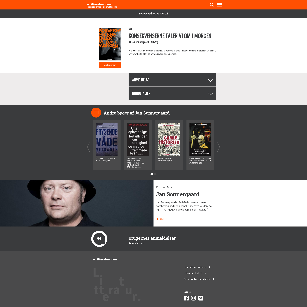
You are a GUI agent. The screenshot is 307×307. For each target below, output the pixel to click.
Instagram (193, 298)
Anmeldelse (140, 79)
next (218, 147)
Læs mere (103, 165)
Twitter (200, 298)
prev (88, 147)
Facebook (186, 298)
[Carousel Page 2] (155, 174)
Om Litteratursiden (195, 267)
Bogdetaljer (141, 93)
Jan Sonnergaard (140, 42)
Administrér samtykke (197, 279)
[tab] (172, 79)
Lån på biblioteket (110, 65)
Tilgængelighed (193, 273)
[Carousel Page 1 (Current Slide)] (152, 174)
